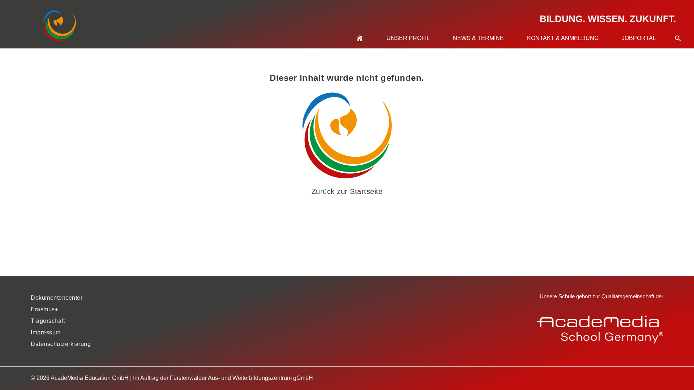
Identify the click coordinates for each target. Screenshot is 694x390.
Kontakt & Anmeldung (563, 38)
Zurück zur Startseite (347, 191)
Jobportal (639, 38)
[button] (678, 29)
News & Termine (478, 38)
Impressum (46, 332)
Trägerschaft (48, 321)
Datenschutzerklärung (61, 344)
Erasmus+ (44, 309)
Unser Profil (408, 38)
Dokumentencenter (56, 298)
